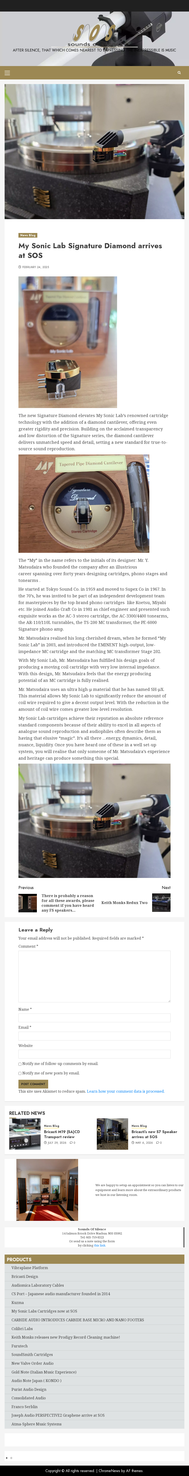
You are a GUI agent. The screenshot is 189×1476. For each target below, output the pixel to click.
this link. (100, 1245)
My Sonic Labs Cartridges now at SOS (44, 1311)
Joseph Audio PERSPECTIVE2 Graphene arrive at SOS (58, 1415)
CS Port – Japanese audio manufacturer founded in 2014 (61, 1293)
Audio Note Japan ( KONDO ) (36, 1380)
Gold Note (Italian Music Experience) (44, 1372)
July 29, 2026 (57, 1143)
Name (25, 1009)
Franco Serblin (25, 1406)
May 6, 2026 (144, 1143)
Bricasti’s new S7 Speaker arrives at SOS (154, 1134)
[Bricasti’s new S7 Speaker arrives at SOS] (112, 1134)
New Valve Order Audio (32, 1363)
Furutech (20, 1346)
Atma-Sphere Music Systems (37, 1424)
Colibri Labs (22, 1328)
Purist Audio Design (29, 1389)
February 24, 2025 (35, 267)
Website (25, 1045)
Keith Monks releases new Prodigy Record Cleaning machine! (66, 1337)
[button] (7, 73)
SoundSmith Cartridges (32, 1354)
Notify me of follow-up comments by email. (60, 1063)
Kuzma (18, 1302)
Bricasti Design (25, 1276)
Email (24, 1027)
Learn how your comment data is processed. (126, 1091)
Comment (28, 946)
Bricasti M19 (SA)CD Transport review (62, 1134)
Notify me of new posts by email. (51, 1073)
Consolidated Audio (29, 1397)
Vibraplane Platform (30, 1267)
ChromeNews (109, 1470)
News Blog (27, 235)
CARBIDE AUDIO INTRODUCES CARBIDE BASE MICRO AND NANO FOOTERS (78, 1319)
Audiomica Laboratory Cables (38, 1285)
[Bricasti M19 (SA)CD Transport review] (25, 1134)
